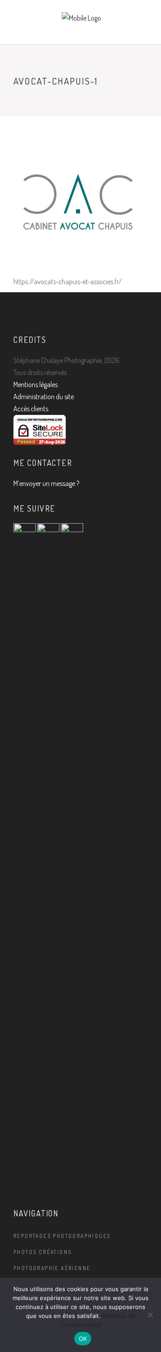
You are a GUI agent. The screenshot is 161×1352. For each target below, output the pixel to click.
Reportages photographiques (61, 1236)
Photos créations (42, 1252)
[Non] (149, 1314)
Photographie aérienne (51, 1268)
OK (83, 1338)
